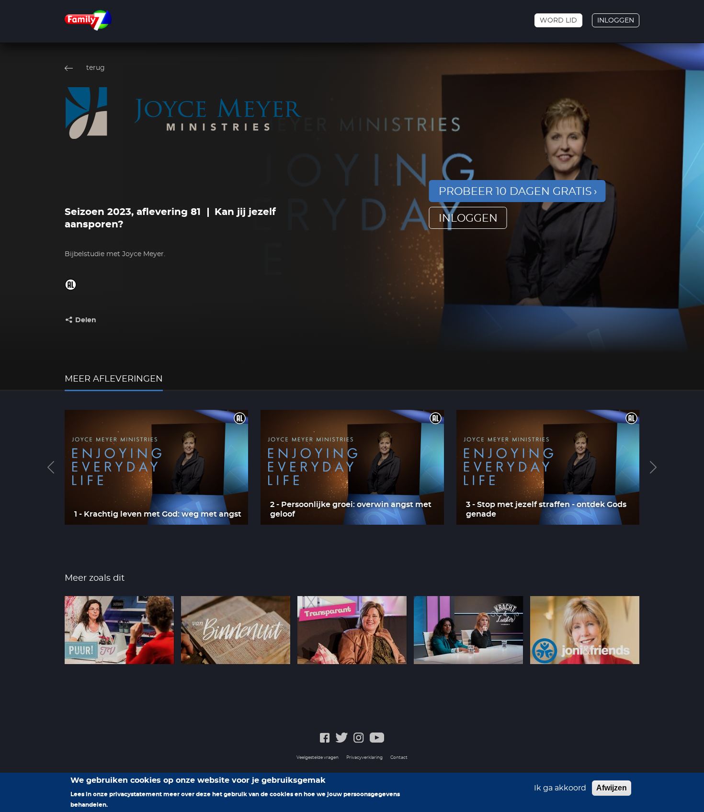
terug (95, 68)
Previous (51, 467)
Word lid (558, 20)
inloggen (468, 218)
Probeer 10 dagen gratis (515, 191)
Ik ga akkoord (560, 788)
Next (653, 467)
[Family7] (88, 20)
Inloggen (615, 20)
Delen (85, 320)
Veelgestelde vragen (317, 758)
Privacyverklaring (364, 758)
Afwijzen (611, 788)
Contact (399, 758)
